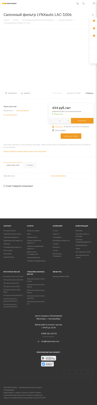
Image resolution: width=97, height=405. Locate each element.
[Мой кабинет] (89, 4)
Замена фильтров (33, 258)
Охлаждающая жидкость (13, 247)
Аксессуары (8, 250)
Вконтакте (66, 371)
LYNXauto (89, 93)
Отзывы (29, 165)
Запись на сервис (33, 231)
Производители (81, 245)
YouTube (84, 371)
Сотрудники (57, 237)
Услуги (30, 226)
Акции (78, 249)
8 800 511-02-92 (49, 333)
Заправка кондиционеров (36, 261)
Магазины (79, 231)
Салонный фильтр (22, 111)
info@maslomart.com (50, 341)
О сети (55, 231)
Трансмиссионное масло (12, 234)
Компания (57, 226)
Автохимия (7, 254)
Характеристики (13, 165)
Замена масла (32, 237)
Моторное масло (10, 231)
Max (72, 371)
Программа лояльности (61, 241)
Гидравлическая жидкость (13, 241)
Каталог (7, 226)
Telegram (78, 371)
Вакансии (56, 247)
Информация (82, 226)
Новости (56, 234)
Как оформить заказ (83, 252)
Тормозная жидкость (11, 237)
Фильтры (7, 244)
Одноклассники (90, 371)
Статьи (55, 250)
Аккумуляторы (9, 257)
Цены (29, 234)
